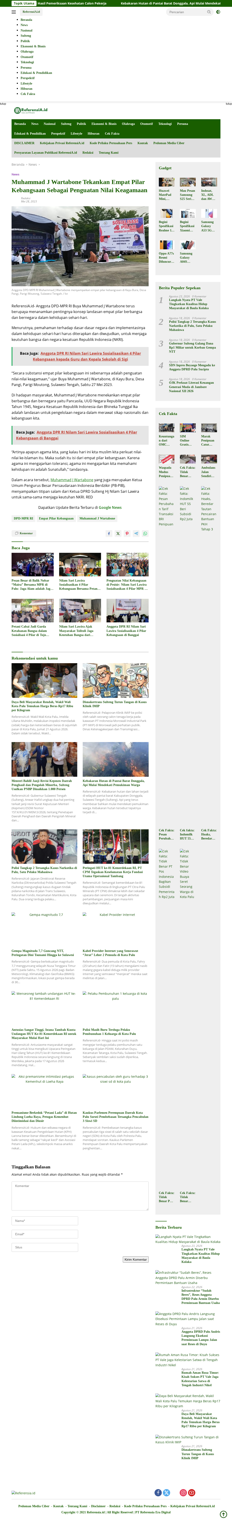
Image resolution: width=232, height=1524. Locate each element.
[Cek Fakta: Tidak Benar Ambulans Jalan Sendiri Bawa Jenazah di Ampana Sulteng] (188, 459)
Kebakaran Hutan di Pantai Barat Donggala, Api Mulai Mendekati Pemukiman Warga (145, 3)
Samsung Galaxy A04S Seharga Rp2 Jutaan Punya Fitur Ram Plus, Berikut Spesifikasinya (187, 258)
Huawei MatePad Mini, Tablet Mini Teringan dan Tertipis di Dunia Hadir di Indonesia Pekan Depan (166, 195)
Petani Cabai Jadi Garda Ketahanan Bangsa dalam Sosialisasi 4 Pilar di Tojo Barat (29, 631)
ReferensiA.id (31, 11)
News (34, 124)
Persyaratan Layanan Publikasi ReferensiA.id (45, 152)
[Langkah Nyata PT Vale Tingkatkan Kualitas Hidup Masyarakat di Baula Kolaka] (187, 1239)
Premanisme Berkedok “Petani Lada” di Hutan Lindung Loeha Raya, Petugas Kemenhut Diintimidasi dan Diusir (44, 1117)
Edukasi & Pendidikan (30, 133)
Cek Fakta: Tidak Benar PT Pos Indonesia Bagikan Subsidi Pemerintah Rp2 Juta (166, 1197)
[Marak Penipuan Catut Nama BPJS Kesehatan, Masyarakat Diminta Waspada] (209, 427)
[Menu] (15, 12)
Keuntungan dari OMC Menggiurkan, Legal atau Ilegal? (166, 441)
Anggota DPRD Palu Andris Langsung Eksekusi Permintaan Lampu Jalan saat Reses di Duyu (200, 1338)
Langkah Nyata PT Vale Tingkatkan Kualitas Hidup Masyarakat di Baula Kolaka (189, 304)
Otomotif (146, 124)
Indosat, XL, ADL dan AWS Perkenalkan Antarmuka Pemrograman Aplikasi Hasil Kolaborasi (209, 195)
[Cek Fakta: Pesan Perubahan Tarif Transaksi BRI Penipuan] (167, 656)
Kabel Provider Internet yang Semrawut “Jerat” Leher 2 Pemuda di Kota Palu (110, 953)
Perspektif (58, 133)
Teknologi (165, 124)
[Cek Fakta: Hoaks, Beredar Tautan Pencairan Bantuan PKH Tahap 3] (209, 656)
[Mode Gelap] (218, 12)
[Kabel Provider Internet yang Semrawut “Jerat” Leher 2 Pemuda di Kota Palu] (115, 929)
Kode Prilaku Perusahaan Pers (111, 143)
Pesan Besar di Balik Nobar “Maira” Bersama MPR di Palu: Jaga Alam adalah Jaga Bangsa (32, 585)
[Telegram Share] (136, 533)
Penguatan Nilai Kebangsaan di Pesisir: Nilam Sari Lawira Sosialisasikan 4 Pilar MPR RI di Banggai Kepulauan (127, 585)
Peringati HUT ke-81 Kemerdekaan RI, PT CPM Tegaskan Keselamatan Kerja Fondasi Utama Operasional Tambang (113, 872)
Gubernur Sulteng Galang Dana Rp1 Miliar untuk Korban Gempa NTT (192, 347)
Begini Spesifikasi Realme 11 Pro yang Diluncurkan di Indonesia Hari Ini (166, 226)
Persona (182, 124)
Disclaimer (98, 1506)
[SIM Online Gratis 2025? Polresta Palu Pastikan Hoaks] (188, 427)
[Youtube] (191, 1493)
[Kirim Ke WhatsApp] (145, 533)
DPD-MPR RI (23, 518)
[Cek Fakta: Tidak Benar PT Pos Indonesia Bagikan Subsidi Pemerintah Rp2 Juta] (167, 1019)
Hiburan (93, 133)
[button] (209, 11)
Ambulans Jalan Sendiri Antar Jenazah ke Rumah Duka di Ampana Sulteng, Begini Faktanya (208, 472)
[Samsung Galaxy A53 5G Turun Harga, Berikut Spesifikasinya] (209, 213)
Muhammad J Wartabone (72, 479)
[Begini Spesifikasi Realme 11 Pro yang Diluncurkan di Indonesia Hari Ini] (167, 213)
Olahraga (128, 124)
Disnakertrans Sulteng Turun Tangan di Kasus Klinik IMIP (115, 704)
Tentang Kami (108, 152)
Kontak (143, 143)
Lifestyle (76, 133)
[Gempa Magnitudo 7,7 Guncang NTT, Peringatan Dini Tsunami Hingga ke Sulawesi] (44, 929)
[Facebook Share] (109, 533)
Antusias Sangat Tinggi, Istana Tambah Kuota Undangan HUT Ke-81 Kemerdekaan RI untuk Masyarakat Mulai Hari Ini (44, 1034)
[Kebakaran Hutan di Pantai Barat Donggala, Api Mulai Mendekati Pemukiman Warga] (115, 759)
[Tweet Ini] (118, 533)
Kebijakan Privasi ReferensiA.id (62, 143)
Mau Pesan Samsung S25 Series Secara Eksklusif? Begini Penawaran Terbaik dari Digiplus (187, 195)
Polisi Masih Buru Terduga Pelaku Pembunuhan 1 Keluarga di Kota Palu (109, 1032)
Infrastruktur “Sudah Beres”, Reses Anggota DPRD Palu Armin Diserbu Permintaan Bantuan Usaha (200, 1297)
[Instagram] (183, 1493)
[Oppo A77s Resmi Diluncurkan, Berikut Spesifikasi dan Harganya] (167, 244)
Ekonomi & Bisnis (104, 124)
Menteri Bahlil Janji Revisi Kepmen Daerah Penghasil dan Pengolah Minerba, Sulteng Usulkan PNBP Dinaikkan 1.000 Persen (42, 785)
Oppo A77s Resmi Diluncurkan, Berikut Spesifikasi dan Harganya (166, 258)
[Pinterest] (175, 1493)
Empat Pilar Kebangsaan (56, 518)
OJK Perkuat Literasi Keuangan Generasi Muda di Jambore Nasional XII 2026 (191, 387)
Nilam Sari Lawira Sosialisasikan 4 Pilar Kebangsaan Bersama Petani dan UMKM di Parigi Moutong (78, 585)
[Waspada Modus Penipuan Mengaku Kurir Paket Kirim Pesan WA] (167, 459)
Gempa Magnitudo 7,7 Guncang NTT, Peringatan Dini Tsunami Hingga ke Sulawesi (43, 953)
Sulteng (66, 124)
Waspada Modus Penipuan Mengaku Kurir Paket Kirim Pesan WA (166, 472)
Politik (81, 124)
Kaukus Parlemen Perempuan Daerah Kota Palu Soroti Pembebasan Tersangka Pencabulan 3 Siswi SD (115, 1117)
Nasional (50, 124)
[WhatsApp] (200, 1493)
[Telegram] (216, 1493)
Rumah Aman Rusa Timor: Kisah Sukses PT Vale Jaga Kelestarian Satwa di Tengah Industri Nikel (200, 1379)
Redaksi (87, 152)
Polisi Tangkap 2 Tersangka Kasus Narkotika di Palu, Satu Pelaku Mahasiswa (44, 870)
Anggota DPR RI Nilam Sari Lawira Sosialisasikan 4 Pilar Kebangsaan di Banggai (126, 630)
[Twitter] (166, 1493)
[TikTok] (208, 1493)
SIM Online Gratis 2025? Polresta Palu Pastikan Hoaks (186, 441)
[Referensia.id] (31, 110)
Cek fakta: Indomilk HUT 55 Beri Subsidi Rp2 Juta (187, 835)
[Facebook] (158, 1493)
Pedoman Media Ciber (168, 143)
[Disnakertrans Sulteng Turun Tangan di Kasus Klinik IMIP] (115, 680)
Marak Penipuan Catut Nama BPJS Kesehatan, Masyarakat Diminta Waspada (208, 441)
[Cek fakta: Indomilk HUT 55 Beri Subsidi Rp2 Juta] (188, 656)
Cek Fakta (112, 133)
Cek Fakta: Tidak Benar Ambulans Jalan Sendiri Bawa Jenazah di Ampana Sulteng (188, 472)
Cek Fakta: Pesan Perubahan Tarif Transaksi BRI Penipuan (166, 835)
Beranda (20, 124)
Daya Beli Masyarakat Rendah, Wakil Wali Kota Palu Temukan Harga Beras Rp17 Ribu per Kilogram (42, 706)
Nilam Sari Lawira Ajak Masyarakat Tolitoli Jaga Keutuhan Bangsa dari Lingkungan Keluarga (76, 631)
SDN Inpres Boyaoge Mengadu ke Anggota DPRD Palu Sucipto (192, 367)
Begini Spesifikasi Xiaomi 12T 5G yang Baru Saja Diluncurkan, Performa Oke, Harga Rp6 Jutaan (188, 226)
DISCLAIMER (24, 143)
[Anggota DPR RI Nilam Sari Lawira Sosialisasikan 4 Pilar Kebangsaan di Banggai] (127, 610)
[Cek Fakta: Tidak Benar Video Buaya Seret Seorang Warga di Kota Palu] (188, 1019)
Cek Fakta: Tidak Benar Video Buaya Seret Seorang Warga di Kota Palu (188, 1197)
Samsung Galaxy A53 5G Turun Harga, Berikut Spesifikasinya (208, 226)
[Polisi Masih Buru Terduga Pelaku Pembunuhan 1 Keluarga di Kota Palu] (115, 1008)
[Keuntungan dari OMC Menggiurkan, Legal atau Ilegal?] (167, 427)
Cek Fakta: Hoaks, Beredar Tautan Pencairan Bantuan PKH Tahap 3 (209, 835)
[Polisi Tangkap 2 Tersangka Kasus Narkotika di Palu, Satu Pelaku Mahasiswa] (44, 846)
